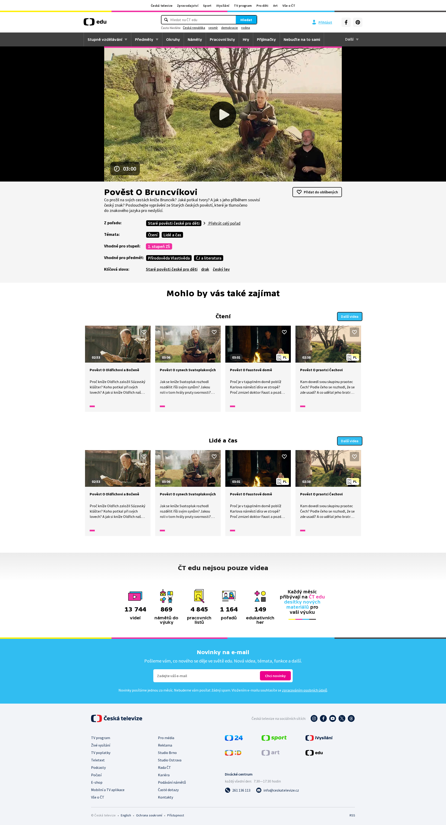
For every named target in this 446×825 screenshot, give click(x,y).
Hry (246, 39)
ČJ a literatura (208, 258)
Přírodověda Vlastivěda (169, 258)
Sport (207, 5)
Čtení (152, 234)
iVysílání (223, 5)
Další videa (349, 316)
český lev (221, 269)
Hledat (246, 19)
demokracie (229, 28)
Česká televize (161, 5)
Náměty (195, 39)
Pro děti (262, 5)
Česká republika (194, 28)
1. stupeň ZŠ (159, 246)
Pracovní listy (222, 39)
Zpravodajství (187, 5)
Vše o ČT (288, 5)
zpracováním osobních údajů (304, 690)
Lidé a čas (172, 234)
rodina (245, 28)
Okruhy (173, 39)
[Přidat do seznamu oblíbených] (144, 332)
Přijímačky (266, 39)
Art (275, 5)
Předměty (144, 39)
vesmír (213, 28)
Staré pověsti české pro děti (174, 223)
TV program (243, 5)
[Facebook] (346, 22)
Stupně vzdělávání (105, 39)
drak (205, 269)
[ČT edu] (95, 23)
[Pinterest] (357, 22)
